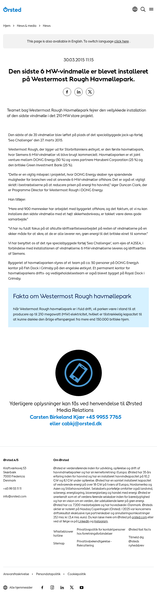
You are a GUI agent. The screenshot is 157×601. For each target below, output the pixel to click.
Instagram (101, 521)
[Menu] (151, 9)
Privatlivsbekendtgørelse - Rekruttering (94, 543)
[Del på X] (90, 92)
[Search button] (143, 9)
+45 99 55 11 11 (12, 488)
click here (121, 41)
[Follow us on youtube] (81, 587)
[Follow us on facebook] (42, 587)
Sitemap (59, 543)
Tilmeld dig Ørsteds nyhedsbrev (136, 541)
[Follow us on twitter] (71, 587)
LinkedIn (83, 521)
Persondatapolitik (48, 574)
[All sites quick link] (134, 9)
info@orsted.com (14, 496)
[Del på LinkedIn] (78, 92)
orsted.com (139, 517)
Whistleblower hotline (63, 533)
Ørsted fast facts (140, 529)
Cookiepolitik (77, 574)
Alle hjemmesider (21, 587)
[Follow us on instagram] (52, 587)
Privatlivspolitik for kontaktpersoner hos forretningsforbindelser (101, 531)
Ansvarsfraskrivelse (16, 574)
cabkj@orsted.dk (82, 423)
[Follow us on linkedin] (62, 587)
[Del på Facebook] (67, 92)
